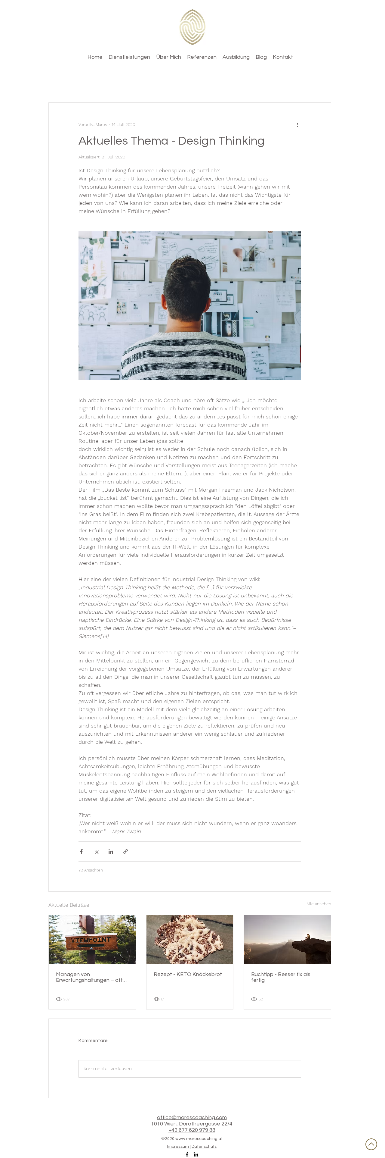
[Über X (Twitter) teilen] (96, 851)
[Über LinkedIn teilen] (111, 851)
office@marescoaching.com (192, 1117)
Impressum (178, 1146)
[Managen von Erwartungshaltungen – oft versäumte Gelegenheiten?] (92, 939)
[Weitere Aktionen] (297, 124)
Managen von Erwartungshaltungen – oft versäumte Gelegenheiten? (89, 977)
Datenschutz (204, 1146)
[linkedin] (196, 1154)
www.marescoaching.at (199, 1139)
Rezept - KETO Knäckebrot (188, 974)
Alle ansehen (318, 903)
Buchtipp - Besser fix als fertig (280, 977)
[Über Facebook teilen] (81, 851)
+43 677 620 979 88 (191, 1130)
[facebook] (187, 1154)
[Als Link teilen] (125, 851)
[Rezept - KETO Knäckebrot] (189, 939)
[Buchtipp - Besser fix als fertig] (287, 939)
